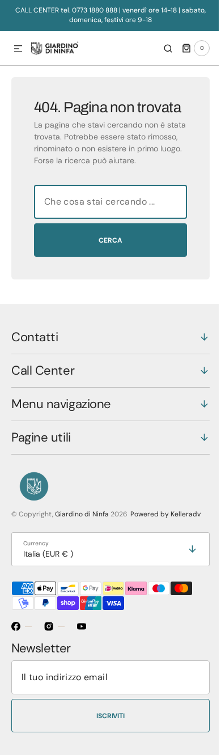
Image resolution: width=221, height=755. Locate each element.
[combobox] (106, 228)
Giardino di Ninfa (82, 540)
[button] (18, 49)
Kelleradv (186, 540)
